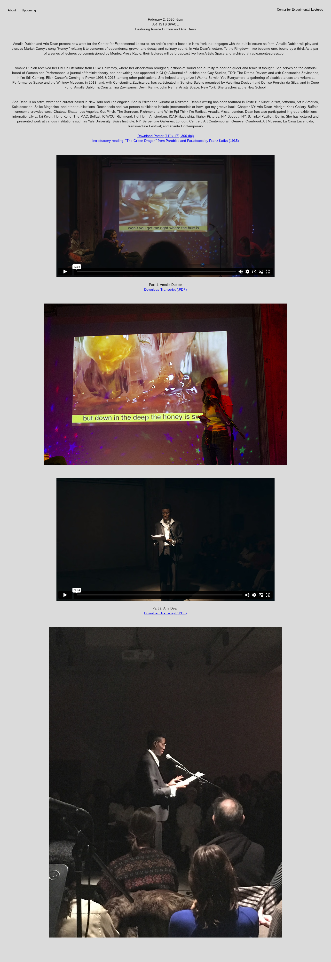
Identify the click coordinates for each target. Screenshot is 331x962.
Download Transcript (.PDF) (165, 289)
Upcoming (29, 10)
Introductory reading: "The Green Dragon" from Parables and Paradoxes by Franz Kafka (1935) (165, 141)
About (12, 10)
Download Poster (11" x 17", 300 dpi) (165, 136)
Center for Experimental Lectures (300, 9)
